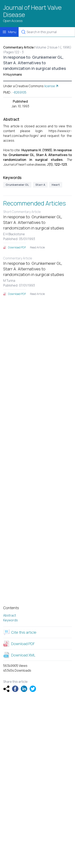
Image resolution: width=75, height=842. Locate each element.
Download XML (23, 655)
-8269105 (19, 92)
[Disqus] (37, 356)
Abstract (9, 615)
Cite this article (23, 632)
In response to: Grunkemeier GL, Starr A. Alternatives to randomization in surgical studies (33, 222)
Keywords (10, 620)
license (49, 86)
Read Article (37, 247)
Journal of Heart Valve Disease (32, 11)
